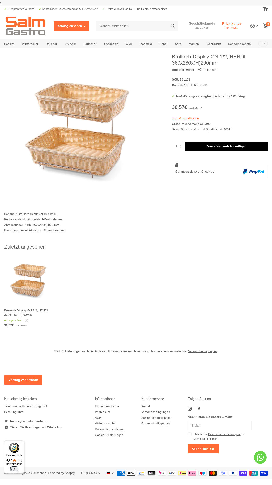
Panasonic (111, 43)
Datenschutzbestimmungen (224, 434)
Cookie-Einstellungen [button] (109, 435)
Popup (26, 320)
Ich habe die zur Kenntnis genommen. (218, 436)
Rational (51, 43)
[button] (182, 143)
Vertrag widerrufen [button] (23, 380)
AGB (98, 417)
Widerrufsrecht (105, 423)
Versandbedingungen (202, 351)
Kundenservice (152, 399)
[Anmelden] (254, 26)
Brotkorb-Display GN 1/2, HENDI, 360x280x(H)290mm (26, 313)
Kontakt (146, 406)
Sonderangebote (239, 43)
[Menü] (21, 442)
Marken (194, 43)
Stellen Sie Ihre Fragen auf (36, 427)
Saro (178, 43)
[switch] (14, 468)
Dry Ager (70, 43)
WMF (129, 43)
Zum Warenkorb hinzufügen (226, 146)
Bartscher (90, 43)
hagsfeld (146, 43)
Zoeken (172, 26)
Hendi (163, 43)
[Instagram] (190, 409)
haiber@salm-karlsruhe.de (29, 421)
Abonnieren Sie (203, 448)
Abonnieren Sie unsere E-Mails (210, 417)
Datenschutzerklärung (110, 429)
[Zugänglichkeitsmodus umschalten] (265, 9)
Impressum (102, 412)
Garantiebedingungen (156, 423)
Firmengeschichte (107, 406)
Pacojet (9, 43)
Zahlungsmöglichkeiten (156, 417)
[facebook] (199, 408)
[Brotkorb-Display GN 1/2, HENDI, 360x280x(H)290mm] (29, 280)
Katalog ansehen (70, 26)
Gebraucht (214, 43)
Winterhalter (30, 43)
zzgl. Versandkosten (185, 118)
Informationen (105, 399)
